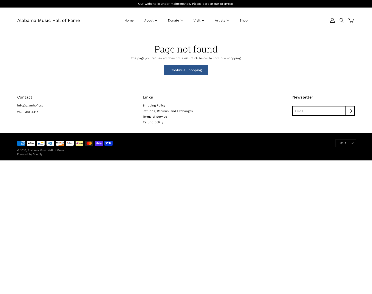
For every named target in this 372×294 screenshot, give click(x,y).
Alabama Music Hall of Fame (48, 20)
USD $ (342, 143)
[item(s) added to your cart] (351, 20)
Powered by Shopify (29, 154)
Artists (220, 20)
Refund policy (153, 122)
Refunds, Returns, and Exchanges (168, 111)
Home (129, 20)
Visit (197, 20)
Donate (173, 20)
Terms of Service (155, 116)
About (148, 20)
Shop (244, 20)
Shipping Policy (154, 105)
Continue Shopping (186, 70)
